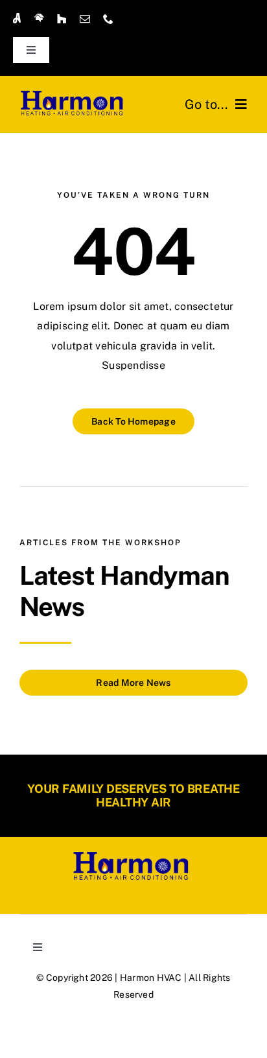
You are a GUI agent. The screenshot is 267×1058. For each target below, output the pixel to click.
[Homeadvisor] (39, 18)
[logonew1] (74, 94)
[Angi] (17, 18)
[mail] (85, 19)
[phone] (108, 19)
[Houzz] (61, 19)
